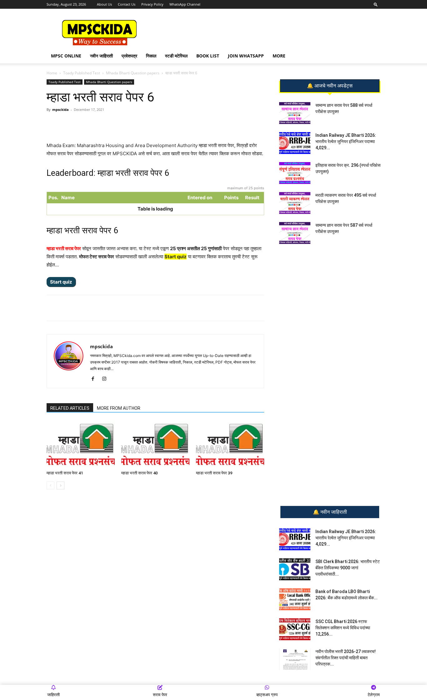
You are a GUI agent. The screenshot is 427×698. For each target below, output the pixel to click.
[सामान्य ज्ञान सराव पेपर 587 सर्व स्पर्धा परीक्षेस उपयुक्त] (294, 233)
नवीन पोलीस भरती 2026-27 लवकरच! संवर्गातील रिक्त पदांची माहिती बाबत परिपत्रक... (345, 657)
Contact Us (126, 4)
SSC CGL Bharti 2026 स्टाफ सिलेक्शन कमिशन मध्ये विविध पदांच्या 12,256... (342, 627)
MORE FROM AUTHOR (118, 408)
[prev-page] (50, 485)
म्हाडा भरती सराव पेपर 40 (139, 473)
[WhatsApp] (90, 123)
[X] (134, 123)
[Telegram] (105, 123)
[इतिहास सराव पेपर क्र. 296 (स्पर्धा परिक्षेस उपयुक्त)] (294, 173)
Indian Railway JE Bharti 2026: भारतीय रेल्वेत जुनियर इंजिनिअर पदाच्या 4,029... (345, 141)
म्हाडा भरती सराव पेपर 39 (214, 473)
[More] (148, 123)
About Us (104, 4)
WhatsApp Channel (184, 4)
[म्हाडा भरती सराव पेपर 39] (230, 444)
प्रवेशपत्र (129, 56)
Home (52, 73)
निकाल (151, 56)
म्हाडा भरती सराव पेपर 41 (65, 473)
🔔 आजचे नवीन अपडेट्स (330, 85)
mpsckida (60, 109)
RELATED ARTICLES (69, 408)
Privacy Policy (152, 4)
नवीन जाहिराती (101, 56)
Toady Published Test (81, 73)
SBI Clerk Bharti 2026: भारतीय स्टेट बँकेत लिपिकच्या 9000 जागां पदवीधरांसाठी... (347, 568)
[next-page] (60, 485)
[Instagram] (106, 379)
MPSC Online (66, 56)
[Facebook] (119, 123)
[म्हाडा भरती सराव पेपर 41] (81, 444)
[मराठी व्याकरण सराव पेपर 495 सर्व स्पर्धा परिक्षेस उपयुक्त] (294, 203)
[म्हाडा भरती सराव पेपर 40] (155, 444)
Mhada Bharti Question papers (132, 73)
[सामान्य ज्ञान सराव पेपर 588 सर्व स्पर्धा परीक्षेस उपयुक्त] (294, 113)
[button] (375, 4)
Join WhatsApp (246, 56)
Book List (207, 56)
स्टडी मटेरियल (176, 56)
